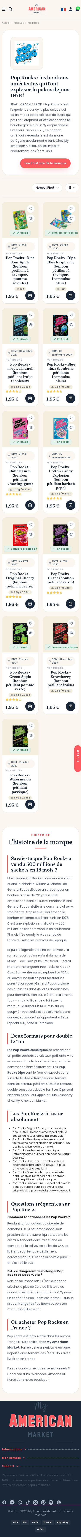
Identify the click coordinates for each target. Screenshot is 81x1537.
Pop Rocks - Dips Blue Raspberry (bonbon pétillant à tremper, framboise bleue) (61, 270)
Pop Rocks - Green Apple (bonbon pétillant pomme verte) (20, 680)
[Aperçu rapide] (31, 218)
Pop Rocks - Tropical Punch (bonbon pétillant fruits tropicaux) (20, 372)
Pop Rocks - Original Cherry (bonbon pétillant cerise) (20, 580)
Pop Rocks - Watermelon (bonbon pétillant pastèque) (20, 783)
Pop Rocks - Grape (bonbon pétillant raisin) (61, 578)
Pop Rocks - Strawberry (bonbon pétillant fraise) (61, 678)
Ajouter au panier (30, 295)
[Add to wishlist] (31, 209)
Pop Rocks (14, 253)
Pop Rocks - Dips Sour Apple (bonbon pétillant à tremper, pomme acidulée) (20, 270)
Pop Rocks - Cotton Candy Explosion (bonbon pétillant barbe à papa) (61, 477)
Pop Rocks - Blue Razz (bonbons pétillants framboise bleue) (61, 372)
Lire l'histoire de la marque (45, 163)
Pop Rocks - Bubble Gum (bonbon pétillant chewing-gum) (20, 475)
